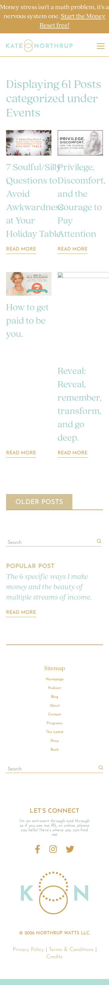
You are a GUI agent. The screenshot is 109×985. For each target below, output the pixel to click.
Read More (21, 249)
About (55, 706)
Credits (54, 957)
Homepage (55, 679)
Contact (54, 714)
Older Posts (39, 502)
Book (55, 749)
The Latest (54, 732)
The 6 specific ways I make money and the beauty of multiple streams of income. (49, 587)
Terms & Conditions (71, 950)
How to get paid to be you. (27, 321)
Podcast (54, 688)
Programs (55, 723)
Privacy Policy (28, 950)
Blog (54, 697)
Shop (54, 741)
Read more (21, 612)
